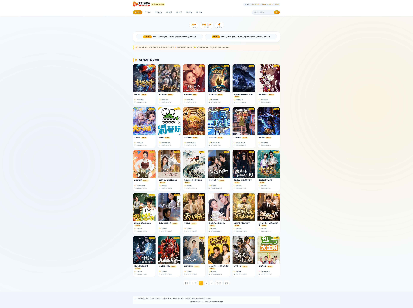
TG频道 (271, 4)
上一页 (194, 283)
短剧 (190, 12)
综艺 (180, 12)
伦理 (200, 12)
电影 (148, 12)
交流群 (277, 4)
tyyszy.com (255, 4)
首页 (138, 12)
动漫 (170, 12)
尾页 (226, 283)
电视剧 (159, 12)
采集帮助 (263, 4)
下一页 (219, 283)
